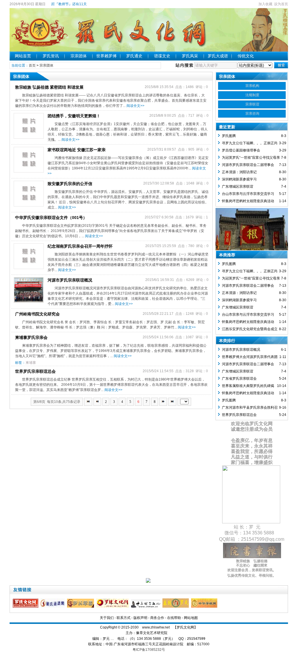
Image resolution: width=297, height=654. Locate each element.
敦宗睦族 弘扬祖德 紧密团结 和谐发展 (49, 87)
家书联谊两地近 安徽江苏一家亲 (77, 149)
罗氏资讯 (51, 56)
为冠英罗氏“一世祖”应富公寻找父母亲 (251, 158)
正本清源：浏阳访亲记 (239, 172)
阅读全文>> (135, 106)
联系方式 (124, 618)
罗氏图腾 (229, 136)
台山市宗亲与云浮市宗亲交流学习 (248, 194)
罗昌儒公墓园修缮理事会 (241, 150)
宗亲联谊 (252, 104)
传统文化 (246, 56)
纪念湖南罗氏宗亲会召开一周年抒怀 (80, 246)
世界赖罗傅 (106, 56)
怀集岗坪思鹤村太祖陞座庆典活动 (248, 201)
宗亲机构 (252, 86)
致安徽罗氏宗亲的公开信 (70, 183)
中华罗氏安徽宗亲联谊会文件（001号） (51, 217)
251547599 (196, 639)
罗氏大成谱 (218, 56)
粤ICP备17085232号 (149, 650)
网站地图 (191, 618)
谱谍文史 (162, 56)
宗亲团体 (78, 56)
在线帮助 (174, 618)
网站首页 (23, 56)
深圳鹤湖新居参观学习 (239, 179)
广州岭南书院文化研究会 (37, 314)
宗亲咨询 (252, 114)
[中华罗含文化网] (146, 606)
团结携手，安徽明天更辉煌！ (74, 116)
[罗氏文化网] (26, 606)
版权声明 (140, 618)
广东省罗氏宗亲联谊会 (239, 379)
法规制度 (252, 95)
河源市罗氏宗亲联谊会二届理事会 (248, 165)
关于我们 (107, 618)
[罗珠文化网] (113, 606)
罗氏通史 (134, 56)
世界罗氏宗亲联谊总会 (35, 371)
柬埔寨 (31, 363)
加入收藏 (265, 4)
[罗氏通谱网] (53, 606)
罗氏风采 (190, 56)
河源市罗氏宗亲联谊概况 (70, 280)
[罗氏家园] (81, 606)
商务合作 (157, 618)
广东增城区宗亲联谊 (237, 186)
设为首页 (281, 4)
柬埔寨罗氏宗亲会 (31, 337)
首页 (32, 65)
